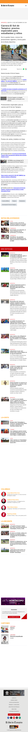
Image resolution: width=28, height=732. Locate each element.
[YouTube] (14, 718)
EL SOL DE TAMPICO (11, 81)
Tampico (14, 201)
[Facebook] (8, 718)
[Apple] (17, 718)
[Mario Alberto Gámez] (3, 507)
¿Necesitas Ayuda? (14, 714)
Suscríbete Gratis (14, 617)
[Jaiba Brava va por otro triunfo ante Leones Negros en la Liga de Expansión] (5, 355)
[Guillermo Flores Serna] (3, 501)
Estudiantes (22, 201)
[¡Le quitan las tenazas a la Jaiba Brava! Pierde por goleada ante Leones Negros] (5, 325)
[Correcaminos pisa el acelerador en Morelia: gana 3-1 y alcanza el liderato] (5, 259)
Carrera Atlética (5, 201)
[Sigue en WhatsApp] (24, 69)
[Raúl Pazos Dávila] (3, 514)
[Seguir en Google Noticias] (26, 69)
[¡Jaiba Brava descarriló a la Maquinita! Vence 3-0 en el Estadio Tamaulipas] (5, 550)
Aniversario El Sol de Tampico (9, 204)
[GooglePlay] (20, 718)
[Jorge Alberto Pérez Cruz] (3, 494)
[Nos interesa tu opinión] (14, 693)
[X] (11, 718)
